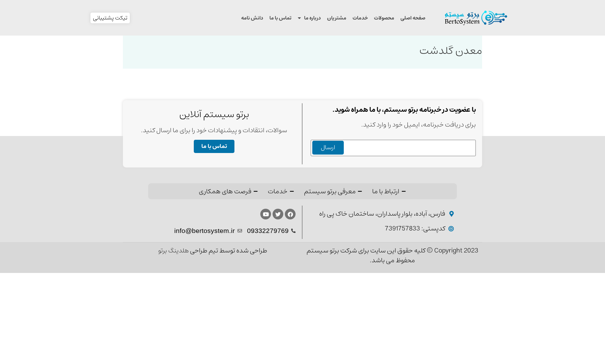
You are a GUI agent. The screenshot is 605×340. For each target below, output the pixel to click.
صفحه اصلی (412, 18)
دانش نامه (252, 18)
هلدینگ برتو (174, 250)
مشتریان (336, 18)
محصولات (384, 18)
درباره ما (312, 18)
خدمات (360, 18)
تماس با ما (280, 18)
